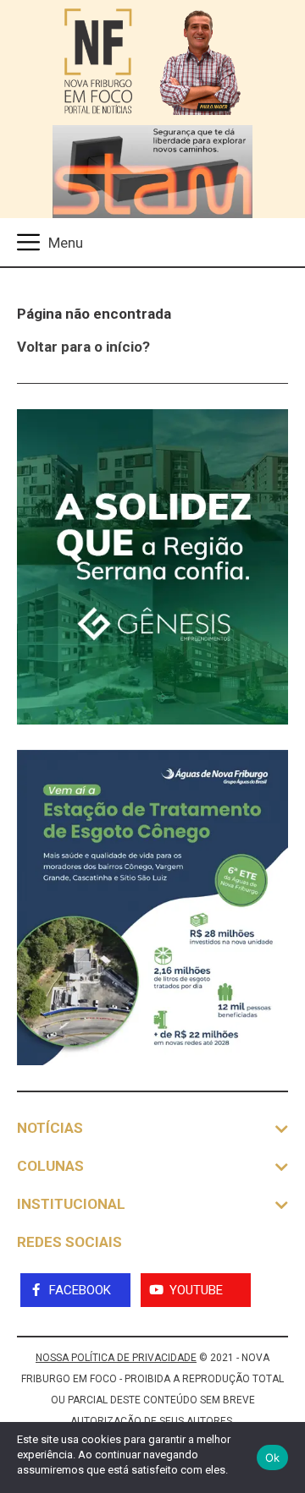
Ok (272, 1457)
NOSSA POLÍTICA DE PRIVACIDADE (116, 1358)
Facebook (80, 1290)
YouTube (196, 1290)
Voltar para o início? (83, 346)
